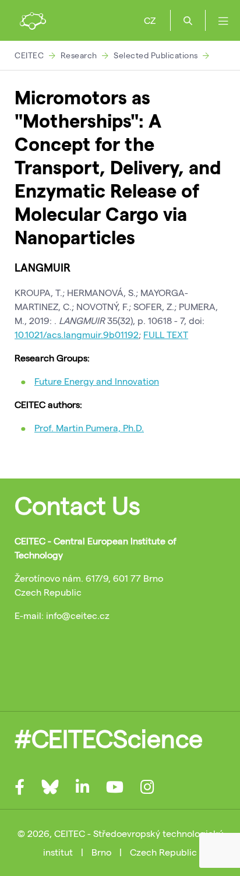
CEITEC (29, 55)
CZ (150, 20)
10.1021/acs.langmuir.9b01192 (77, 334)
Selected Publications (156, 55)
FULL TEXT (165, 334)
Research (79, 55)
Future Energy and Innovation (96, 380)
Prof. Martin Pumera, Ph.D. (89, 427)
